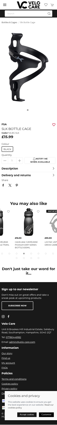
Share (5, 180)
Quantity (7, 155)
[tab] (2, 253)
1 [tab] (28, 110)
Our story (7, 353)
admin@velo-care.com (22, 342)
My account (8, 363)
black (7, 149)
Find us (6, 358)
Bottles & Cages (9, 22)
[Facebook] (8, 316)
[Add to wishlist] (8, 211)
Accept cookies (27, 414)
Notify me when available (40, 160)
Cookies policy (10, 383)
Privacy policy (9, 388)
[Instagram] (3, 316)
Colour (5, 144)
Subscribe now (17, 305)
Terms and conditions (14, 379)
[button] (4, 4)
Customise (46, 414)
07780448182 (13, 337)
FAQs (5, 367)
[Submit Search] (49, 13)
